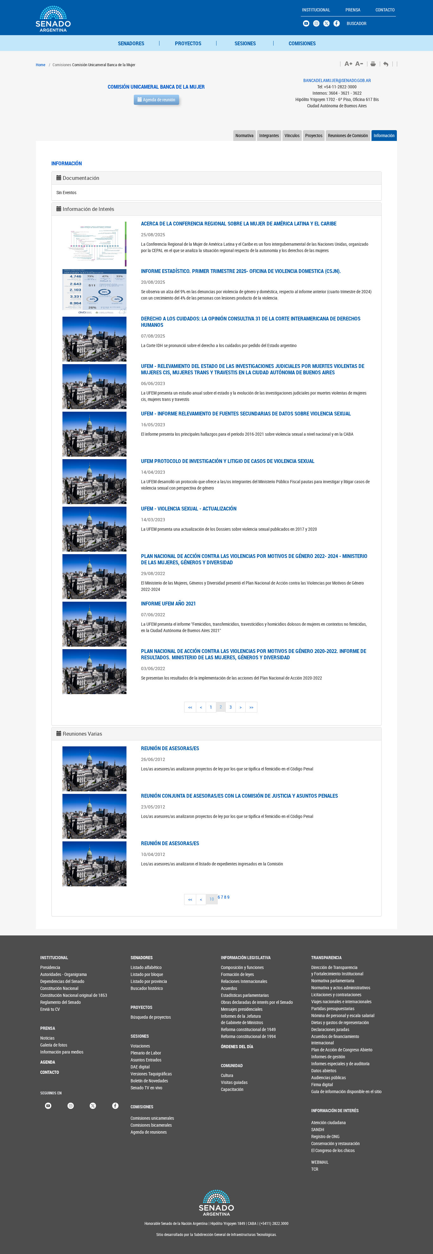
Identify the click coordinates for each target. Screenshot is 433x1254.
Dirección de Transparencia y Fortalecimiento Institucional (324, 970)
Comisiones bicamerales (141, 1125)
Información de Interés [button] (88, 209)
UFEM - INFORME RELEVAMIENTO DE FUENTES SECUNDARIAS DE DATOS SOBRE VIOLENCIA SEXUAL (246, 413)
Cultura (227, 1075)
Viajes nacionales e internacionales (324, 1001)
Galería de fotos (53, 1045)
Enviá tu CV (50, 1009)
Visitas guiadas (234, 1082)
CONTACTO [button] (385, 10)
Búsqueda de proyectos (143, 1017)
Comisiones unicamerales (141, 1118)
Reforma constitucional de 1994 (234, 1036)
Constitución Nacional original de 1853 (53, 995)
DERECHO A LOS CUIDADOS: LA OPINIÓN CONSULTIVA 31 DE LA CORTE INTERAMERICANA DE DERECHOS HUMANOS (250, 321)
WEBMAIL (320, 1162)
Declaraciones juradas (324, 1029)
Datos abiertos (323, 1070)
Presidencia (50, 967)
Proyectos (313, 135)
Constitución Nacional (53, 988)
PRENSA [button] (353, 10)
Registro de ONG (321, 1136)
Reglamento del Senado (53, 1002)
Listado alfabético (143, 967)
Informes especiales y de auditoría (324, 1064)
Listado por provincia (143, 981)
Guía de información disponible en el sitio (324, 1091)
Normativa (245, 135)
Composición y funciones (234, 967)
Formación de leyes (234, 974)
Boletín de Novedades (143, 1081)
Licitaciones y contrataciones (324, 994)
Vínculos (292, 135)
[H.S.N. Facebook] (338, 25)
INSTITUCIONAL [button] (316, 10)
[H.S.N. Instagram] (318, 25)
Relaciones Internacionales (234, 981)
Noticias (47, 1038)
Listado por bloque (143, 974)
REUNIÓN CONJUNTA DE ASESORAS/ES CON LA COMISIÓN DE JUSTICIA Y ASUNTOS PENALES (239, 795)
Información (384, 135)
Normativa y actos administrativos (324, 988)
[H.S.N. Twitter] (328, 25)
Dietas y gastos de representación (324, 1022)
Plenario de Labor (143, 1053)
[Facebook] (115, 1105)
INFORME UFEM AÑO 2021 (168, 603)
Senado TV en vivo (143, 1088)
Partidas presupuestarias (324, 1008)
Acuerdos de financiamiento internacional (324, 1039)
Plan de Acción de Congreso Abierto (324, 1050)
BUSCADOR (356, 23)
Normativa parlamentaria (324, 981)
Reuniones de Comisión (348, 135)
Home (40, 64)
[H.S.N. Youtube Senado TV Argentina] (308, 25)
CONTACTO (49, 1072)
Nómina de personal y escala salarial (324, 1015)
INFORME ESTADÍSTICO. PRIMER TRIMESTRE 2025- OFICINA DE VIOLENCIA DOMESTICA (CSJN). (241, 271)
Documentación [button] (81, 177)
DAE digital (140, 1067)
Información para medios (53, 1052)
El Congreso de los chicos (321, 1150)
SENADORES (131, 43)
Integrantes (269, 135)
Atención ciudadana (321, 1122)
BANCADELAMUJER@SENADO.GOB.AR (337, 80)
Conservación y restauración (321, 1143)
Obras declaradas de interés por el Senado (234, 1002)
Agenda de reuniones (141, 1132)
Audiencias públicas (324, 1077)
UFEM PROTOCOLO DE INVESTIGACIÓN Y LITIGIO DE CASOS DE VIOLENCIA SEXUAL (227, 461)
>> (251, 707)
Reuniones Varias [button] (82, 733)
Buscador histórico (143, 988)
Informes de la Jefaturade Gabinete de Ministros (234, 1019)
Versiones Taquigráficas (143, 1074)
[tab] (216, 178)
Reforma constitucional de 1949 (234, 1029)
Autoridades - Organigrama (53, 974)
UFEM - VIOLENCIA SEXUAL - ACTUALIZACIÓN (188, 508)
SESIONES (245, 43)
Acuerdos (229, 988)
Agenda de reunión (158, 100)
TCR (314, 1169)
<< (190, 707)
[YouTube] (48, 1105)
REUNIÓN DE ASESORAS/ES (170, 748)
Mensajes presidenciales (234, 1009)
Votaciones (140, 1046)
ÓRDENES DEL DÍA (234, 1046)
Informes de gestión (324, 1057)
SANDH (317, 1129)
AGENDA (47, 1062)
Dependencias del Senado (53, 981)
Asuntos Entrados (143, 1060)
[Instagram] (71, 1105)
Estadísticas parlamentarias (234, 995)
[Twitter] (93, 1105)
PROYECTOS (188, 43)
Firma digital (322, 1084)
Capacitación (232, 1089)
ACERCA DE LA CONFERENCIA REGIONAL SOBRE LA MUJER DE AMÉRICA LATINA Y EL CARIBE (238, 223)
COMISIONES (302, 43)
